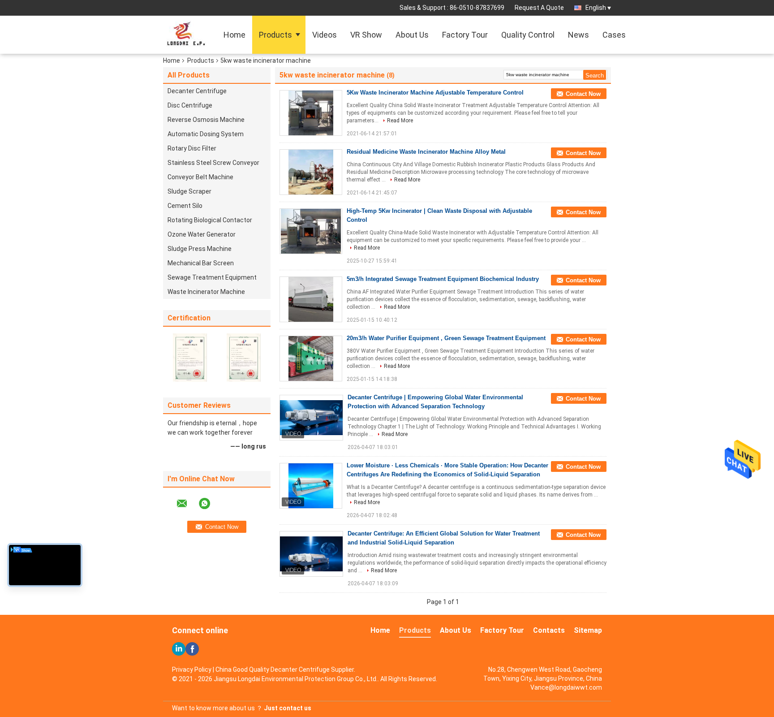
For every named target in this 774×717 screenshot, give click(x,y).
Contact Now (583, 94)
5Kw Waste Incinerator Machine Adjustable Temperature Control (435, 92)
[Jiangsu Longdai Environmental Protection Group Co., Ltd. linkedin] (178, 649)
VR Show (366, 34)
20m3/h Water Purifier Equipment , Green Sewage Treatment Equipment (446, 338)
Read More (400, 120)
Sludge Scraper (189, 191)
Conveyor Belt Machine (200, 177)
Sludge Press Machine (200, 248)
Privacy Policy (191, 669)
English (595, 7)
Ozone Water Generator (202, 234)
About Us (412, 34)
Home (234, 34)
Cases (614, 34)
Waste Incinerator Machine (206, 291)
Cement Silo (185, 205)
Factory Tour (465, 34)
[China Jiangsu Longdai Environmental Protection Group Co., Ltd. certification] (190, 357)
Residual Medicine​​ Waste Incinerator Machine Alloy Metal (426, 151)
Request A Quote (539, 7)
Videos (324, 34)
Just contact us (287, 708)
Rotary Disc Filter (192, 148)
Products (275, 34)
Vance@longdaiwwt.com (566, 687)
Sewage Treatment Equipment (212, 277)
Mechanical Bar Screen (201, 263)
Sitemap (588, 630)
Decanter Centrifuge (197, 91)
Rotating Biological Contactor (210, 220)
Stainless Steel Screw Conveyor (213, 162)
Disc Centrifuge (190, 105)
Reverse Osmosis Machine (206, 119)
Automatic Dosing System (206, 134)
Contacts (549, 630)
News (578, 34)
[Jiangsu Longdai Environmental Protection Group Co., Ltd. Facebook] (192, 649)
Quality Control (528, 34)
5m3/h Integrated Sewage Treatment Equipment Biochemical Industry (443, 279)
